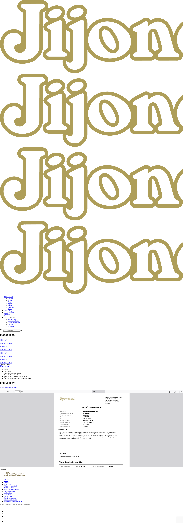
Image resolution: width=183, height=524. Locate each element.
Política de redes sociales (11, 489)
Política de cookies (9, 488)
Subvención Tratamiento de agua (14, 501)
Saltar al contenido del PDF (8, 387)
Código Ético (8, 493)
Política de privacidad (10, 486)
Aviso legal (7, 484)
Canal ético (7, 494)
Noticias (6, 479)
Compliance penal (9, 491)
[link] (21, 330)
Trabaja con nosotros (10, 498)
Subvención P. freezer (10, 500)
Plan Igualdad (8, 496)
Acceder (5, 366)
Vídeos (6, 481)
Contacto (6, 482)
